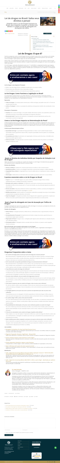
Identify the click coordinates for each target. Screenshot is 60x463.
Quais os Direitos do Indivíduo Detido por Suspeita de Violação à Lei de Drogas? (43, 43)
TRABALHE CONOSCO (45, 8)
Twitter (12, 396)
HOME (7, 8)
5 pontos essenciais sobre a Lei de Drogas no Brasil (40, 45)
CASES (29, 8)
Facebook (7, 396)
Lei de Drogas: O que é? (35, 38)
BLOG (25, 8)
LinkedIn (31, 396)
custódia (30, 190)
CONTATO (39, 8)
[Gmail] (9, 31)
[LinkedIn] (51, 462)
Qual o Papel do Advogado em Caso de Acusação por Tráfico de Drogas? (42, 47)
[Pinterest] (10, 31)
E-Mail (36, 396)
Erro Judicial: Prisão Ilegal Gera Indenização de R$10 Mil (16, 406)
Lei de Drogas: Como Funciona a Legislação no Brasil (41, 39)
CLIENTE (50, 8)
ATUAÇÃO (16, 8)
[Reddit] (12, 31)
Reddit (16, 396)
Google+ (26, 396)
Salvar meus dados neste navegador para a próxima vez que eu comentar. (19, 432)
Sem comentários (11, 393)
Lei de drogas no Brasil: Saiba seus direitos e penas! (22, 19)
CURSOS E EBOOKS (33, 8)
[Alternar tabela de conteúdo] (53, 36)
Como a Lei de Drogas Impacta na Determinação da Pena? (42, 41)
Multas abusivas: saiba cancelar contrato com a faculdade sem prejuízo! (19, 408)
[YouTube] (54, 462)
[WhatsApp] (7, 31)
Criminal (18, 393)
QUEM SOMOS (12, 8)
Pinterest (21, 396)
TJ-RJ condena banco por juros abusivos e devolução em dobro (17, 405)
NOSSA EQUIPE (21, 8)
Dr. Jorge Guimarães (17, 369)
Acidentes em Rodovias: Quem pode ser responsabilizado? (17, 409)
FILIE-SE (19, 448)
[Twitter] (53, 462)
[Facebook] (5, 31)
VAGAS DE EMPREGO (20, 447)
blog (16, 393)
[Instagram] (49, 462)
